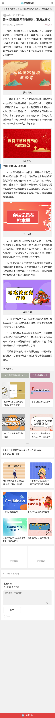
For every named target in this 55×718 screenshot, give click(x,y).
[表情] (47, 603)
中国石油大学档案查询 (41, 402)
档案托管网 (29, 3)
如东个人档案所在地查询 (38, 512)
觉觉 (11, 450)
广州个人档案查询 (10, 512)
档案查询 (13, 9)
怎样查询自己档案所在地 (38, 538)
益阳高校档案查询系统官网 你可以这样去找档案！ (13, 484)
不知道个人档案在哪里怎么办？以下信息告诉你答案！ (41, 436)
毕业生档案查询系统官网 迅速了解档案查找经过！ (39, 484)
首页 (5, 9)
